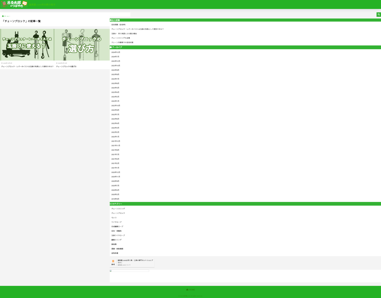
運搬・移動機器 (117, 248)
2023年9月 (115, 70)
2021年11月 (115, 145)
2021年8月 (115, 150)
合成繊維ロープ (117, 226)
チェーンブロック (118, 213)
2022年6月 (115, 119)
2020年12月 (115, 172)
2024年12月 (115, 52)
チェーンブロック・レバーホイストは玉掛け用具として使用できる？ (137, 29)
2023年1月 (115, 101)
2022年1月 (115, 136)
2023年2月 (115, 96)
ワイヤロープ (116, 222)
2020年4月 (115, 190)
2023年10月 (115, 65)
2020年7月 (115, 185)
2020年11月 (115, 176)
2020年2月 (115, 194)
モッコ (113, 217)
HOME (191, 289)
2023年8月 (115, 74)
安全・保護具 (116, 231)
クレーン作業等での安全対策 (122, 42)
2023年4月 (115, 92)
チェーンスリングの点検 (120, 38)
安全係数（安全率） (119, 24)
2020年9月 (115, 181)
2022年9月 (115, 110)
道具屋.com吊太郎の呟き (42, 4)
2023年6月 (115, 83)
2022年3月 (115, 128)
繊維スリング (116, 240)
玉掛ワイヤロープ (118, 235)
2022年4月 (115, 123)
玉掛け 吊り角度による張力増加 (124, 33)
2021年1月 (115, 168)
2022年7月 (115, 114)
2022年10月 (115, 105)
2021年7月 (115, 154)
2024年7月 (115, 56)
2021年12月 (115, 141)
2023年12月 (115, 61)
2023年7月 (115, 79)
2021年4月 (115, 159)
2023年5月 (115, 88)
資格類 (113, 244)
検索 (379, 14)
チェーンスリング (118, 208)
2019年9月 (115, 199)
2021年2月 (115, 163)
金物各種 (114, 253)
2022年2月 (115, 132)
